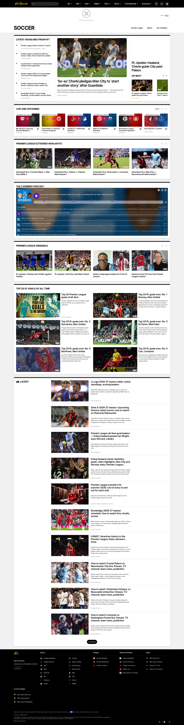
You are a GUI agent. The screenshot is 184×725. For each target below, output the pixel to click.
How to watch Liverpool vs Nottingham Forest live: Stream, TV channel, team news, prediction (109, 618)
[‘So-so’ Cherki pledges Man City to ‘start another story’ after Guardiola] (92, 57)
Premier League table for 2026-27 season (36, 45)
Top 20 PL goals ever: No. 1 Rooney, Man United (152, 296)
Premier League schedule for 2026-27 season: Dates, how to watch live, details (35, 55)
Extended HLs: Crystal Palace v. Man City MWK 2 (33, 173)
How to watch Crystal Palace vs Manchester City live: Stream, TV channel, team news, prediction (108, 566)
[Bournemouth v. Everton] (156, 120)
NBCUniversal (24, 715)
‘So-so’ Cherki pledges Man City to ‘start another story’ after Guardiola (88, 83)
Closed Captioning (29, 712)
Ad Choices (57, 712)
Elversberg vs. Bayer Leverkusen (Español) (127, 129)
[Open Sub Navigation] (71, 3)
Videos (149, 28)
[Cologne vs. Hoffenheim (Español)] (79, 120)
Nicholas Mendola (62, 95)
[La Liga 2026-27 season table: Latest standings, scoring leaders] (70, 390)
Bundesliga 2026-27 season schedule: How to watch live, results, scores (110, 513)
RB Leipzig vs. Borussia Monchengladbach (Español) (24, 129)
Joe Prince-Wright (25, 48)
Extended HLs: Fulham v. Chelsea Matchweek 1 (70, 173)
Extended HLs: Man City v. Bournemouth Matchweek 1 (144, 173)
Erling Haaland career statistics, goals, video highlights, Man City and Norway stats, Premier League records (110, 462)
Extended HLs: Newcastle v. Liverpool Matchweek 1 (110, 173)
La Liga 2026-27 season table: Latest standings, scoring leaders (110, 383)
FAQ (36, 712)
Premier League (137, 28)
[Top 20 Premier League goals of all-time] (38, 305)
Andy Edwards (104, 504)
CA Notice (86, 712)
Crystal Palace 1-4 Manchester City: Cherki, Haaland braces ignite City (36, 65)
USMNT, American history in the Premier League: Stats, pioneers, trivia (108, 539)
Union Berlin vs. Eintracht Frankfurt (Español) (51, 129)
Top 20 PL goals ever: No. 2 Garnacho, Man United (75, 323)
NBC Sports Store (42, 712)
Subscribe (17, 668)
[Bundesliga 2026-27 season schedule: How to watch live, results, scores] (70, 519)
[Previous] (163, 76)
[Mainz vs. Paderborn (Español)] (105, 120)
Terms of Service (94, 712)
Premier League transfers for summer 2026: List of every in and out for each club (109, 487)
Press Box (51, 712)
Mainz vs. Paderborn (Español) (100, 129)
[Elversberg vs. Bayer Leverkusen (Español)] (130, 120)
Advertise (16, 712)
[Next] (166, 76)
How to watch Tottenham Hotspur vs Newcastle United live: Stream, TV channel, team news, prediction (110, 592)
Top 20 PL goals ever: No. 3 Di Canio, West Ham (153, 323)
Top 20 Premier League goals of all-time (73, 296)
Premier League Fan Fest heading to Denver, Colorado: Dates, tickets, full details (34, 84)
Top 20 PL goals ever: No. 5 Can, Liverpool (152, 350)
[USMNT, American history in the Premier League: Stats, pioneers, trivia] (70, 545)
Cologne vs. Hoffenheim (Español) (76, 129)
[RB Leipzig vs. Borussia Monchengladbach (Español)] (27, 120)
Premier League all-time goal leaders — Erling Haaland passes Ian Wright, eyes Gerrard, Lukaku (110, 436)
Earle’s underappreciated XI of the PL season (110, 275)
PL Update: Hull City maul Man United (72, 274)
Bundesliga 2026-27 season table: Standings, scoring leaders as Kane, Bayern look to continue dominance (36, 94)
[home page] (21, 4)
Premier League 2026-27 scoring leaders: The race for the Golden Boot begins (36, 74)
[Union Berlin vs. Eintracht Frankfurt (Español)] (53, 120)
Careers (22, 712)
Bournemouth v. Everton (153, 129)
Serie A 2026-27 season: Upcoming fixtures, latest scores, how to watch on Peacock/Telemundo (110, 410)
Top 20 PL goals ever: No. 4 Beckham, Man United (75, 350)
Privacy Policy (65, 712)
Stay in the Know (19, 661)
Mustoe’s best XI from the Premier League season (147, 275)
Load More (92, 642)
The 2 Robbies (161, 28)
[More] (156, 4)
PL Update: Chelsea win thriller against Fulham (34, 275)
